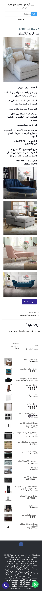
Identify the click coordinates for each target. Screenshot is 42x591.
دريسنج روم (15, 565)
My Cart (10, 555)
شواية (7, 570)
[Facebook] (21, 544)
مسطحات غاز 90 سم (28, 580)
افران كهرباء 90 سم (12, 561)
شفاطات (11, 567)
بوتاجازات (30, 563)
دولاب (7, 565)
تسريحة (10, 563)
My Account (19, 555)
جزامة (23, 565)
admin (23, 29)
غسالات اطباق (33, 574)
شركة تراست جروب (21, 4)
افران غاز (22, 557)
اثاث (35, 312)
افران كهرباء (14, 559)
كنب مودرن (27, 576)
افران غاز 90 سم (26, 559)
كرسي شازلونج (23, 315)
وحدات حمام (15, 588)
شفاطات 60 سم (31, 570)
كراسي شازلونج (32, 315)
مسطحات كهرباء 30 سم (21, 582)
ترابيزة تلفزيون (20, 563)
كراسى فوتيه (8, 574)
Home (28, 555)
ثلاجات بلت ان (32, 565)
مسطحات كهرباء (12, 580)
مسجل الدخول (23, 331)
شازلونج (19, 567)
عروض (33, 572)
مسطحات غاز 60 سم (12, 578)
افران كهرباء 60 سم (29, 561)
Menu (20, 19)
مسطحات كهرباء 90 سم (27, 586)
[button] (35, 584)
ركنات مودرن (29, 567)
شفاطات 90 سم (17, 570)
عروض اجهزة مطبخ (22, 572)
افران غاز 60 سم (11, 557)
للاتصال (26, 302)
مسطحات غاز (16, 576)
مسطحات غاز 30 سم (30, 578)
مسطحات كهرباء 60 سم (21, 584)
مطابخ (14, 586)
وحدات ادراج (26, 588)
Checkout (36, 555)
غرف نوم (9, 572)
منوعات (31, 312)
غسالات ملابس (20, 574)
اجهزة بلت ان (32, 557)
